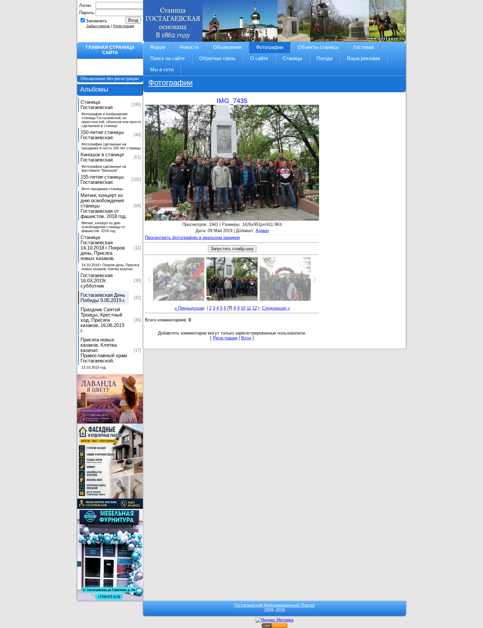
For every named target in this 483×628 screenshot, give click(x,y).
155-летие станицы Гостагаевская (102, 179)
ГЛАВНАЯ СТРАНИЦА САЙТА (110, 50)
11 (249, 308)
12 (254, 308)
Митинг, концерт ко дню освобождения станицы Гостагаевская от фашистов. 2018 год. (103, 206)
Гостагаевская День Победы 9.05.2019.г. (102, 297)
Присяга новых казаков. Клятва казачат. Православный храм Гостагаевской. (103, 350)
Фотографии (170, 82)
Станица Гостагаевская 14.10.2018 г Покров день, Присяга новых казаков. (102, 248)
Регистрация (123, 26)
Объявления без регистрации (110, 78)
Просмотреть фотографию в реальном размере (192, 237)
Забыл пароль (98, 26)
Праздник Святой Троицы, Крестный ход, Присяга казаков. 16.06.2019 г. (102, 320)
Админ (262, 230)
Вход (246, 338)
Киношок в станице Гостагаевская (102, 157)
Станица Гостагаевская (96, 104)
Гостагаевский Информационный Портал (274, 605)
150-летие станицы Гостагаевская (102, 135)
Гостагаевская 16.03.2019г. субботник (96, 281)
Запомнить (96, 20)
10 (243, 308)
